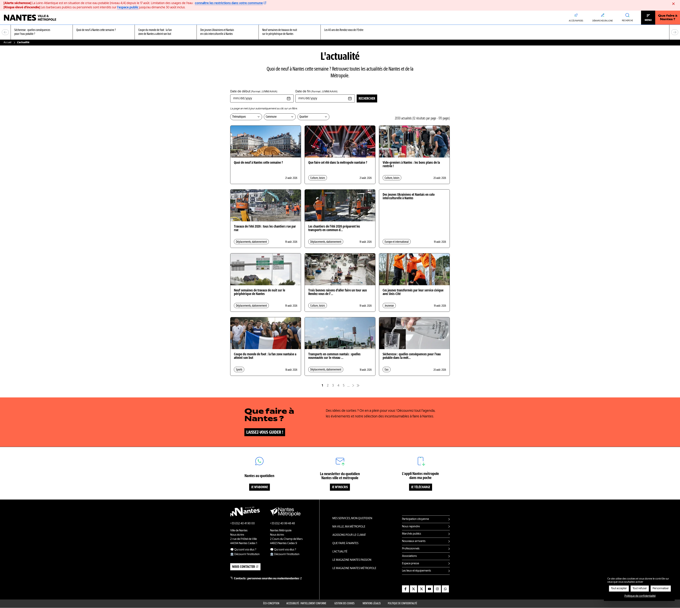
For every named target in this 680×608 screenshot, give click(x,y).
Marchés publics (411, 533)
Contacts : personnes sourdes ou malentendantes (266, 578)
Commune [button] (271, 116)
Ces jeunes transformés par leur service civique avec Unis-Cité (413, 292)
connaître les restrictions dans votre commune (229, 3)
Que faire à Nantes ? (667, 18)
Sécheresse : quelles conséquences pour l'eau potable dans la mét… (412, 356)
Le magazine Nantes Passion (351, 560)
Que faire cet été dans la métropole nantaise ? (337, 163)
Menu (648, 20)
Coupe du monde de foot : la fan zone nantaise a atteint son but (265, 356)
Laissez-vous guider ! (264, 432)
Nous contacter (243, 567)
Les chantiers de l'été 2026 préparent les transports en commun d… (334, 228)
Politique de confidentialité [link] (640, 596)
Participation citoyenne (415, 519)
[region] (340, 32)
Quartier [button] (303, 116)
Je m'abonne (259, 487)
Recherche (627, 21)
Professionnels (411, 548)
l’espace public (127, 7)
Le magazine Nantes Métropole (354, 568)
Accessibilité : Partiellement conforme (306, 603)
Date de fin (316, 91)
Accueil (7, 42)
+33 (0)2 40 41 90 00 (242, 523)
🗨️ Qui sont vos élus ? (243, 549)
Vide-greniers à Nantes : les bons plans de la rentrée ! (411, 164)
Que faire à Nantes (345, 543)
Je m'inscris (340, 487)
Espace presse (410, 563)
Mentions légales (372, 603)
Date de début (253, 91)
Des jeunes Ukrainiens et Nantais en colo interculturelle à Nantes (409, 196)
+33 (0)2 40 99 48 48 (282, 523)
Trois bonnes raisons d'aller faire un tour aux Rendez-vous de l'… (337, 292)
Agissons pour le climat (349, 535)
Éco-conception (271, 603)
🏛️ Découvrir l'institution (245, 554)
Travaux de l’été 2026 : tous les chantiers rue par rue (265, 228)
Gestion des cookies (344, 603)
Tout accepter (619, 588)
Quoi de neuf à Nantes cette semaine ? (258, 163)
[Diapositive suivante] (674, 32)
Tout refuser (640, 588)
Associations (409, 556)
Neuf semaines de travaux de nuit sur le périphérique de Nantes (259, 292)
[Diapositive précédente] (5, 32)
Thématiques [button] (239, 116)
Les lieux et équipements (416, 570)
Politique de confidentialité (402, 603)
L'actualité (339, 551)
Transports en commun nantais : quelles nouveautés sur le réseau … (334, 356)
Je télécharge (420, 487)
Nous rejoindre (411, 526)
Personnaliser (661, 588)
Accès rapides (576, 21)
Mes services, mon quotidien (352, 518)
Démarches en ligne (602, 21)
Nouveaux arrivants (414, 541)
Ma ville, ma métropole (348, 526)
